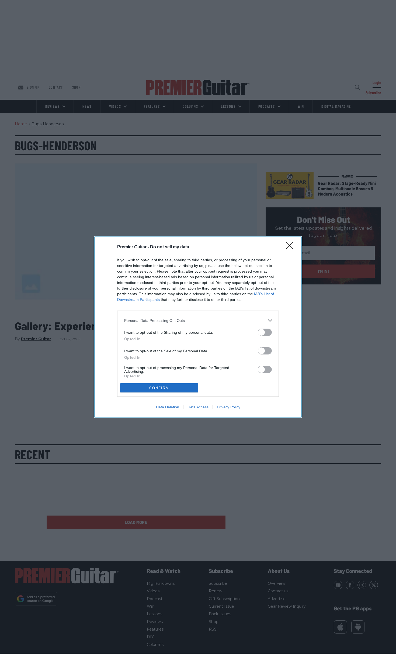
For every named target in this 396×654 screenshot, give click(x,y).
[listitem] (198, 320)
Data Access (198, 407)
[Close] (291, 247)
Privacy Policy (228, 407)
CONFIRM (159, 388)
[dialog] (198, 327)
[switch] (265, 332)
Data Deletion (167, 407)
